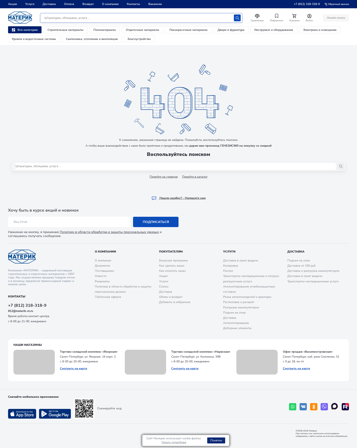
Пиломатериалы (104, 30)
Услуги (29, 4)
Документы (102, 266)
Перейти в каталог (195, 177)
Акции (12, 4)
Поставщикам (104, 271)
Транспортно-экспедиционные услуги (313, 281)
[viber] (324, 406)
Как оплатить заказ (172, 271)
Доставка (49, 4)
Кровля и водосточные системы (34, 39)
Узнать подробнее (173, 442)
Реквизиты (102, 281)
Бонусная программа (173, 260)
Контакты (133, 4)
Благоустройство (139, 39)
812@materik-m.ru (20, 311)
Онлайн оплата (336, 17)
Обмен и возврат (170, 297)
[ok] (313, 406)
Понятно (216, 440)
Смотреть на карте (73, 368)
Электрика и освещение (320, 30)
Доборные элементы (237, 328)
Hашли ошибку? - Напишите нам (182, 198)
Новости (100, 276)
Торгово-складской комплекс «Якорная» (89, 352)
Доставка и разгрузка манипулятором (313, 271)
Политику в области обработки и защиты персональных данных (109, 232)
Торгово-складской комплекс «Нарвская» (200, 352)
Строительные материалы (65, 30)
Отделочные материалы (142, 30)
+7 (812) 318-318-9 (307, 4)
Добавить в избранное (174, 302)
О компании (110, 4)
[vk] (303, 406)
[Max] (334, 406)
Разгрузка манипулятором (241, 307)
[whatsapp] (292, 406)
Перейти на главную (164, 177)
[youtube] (345, 406)
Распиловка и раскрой (238, 302)
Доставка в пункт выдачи (240, 260)
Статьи (163, 287)
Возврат (88, 4)
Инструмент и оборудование (273, 30)
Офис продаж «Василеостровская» (308, 352)
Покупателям (171, 252)
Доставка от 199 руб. (301, 266)
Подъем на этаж (234, 313)
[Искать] (237, 17)
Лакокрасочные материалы (188, 30)
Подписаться (156, 222)
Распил (228, 271)
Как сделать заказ (171, 266)
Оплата (69, 4)
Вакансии (155, 4)
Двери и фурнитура (231, 30)
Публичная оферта (108, 297)
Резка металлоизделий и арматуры (247, 297)
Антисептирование (236, 323)
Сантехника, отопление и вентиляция (92, 39)
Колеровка (230, 266)
